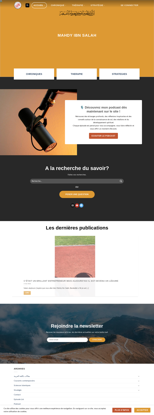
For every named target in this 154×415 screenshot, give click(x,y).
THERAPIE (77, 74)
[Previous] (18, 268)
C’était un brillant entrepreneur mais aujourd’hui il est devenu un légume (73, 281)
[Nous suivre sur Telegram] (81, 205)
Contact (17, 395)
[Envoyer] (121, 181)
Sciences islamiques (22, 385)
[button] (129, 5)
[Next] (136, 268)
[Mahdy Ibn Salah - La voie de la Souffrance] (18, 5)
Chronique (57, 5)
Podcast (17, 404)
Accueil (38, 5)
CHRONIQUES (34, 74)
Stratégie (97, 5)
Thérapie (77, 5)
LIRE (29, 293)
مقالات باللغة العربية (22, 376)
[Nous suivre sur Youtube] (77, 205)
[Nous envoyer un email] (73, 205)
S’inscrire (97, 340)
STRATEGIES (119, 74)
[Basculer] (138, 376)
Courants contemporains (24, 381)
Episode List (19, 399)
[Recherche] (27, 5)
